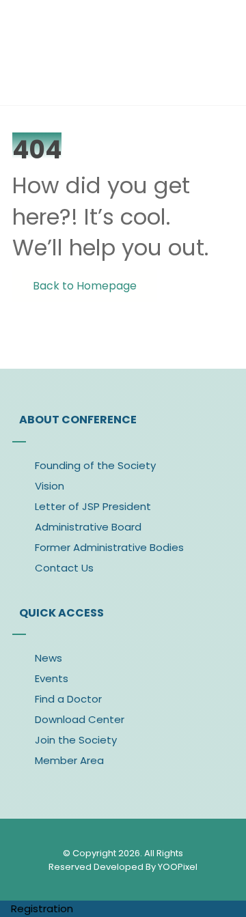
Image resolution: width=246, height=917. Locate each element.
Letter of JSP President (93, 506)
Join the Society (76, 740)
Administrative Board (88, 527)
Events (51, 678)
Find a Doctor (68, 699)
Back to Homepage (85, 286)
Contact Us (64, 568)
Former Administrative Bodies (109, 547)
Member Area (69, 760)
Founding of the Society (95, 465)
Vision (49, 486)
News (48, 658)
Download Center (79, 719)
